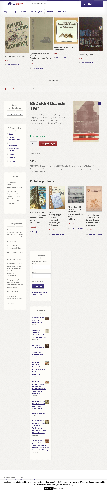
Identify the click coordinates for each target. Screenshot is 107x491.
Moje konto (63, 12)
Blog (14, 12)
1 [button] (49, 80)
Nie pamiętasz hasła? (39, 292)
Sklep (5, 12)
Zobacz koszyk (37, 294)
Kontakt (50, 12)
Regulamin (12, 161)
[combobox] (15, 114)
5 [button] (54, 80)
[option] (16, 41)
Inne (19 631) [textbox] (14, 114)
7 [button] (57, 80)
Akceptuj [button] (48, 488)
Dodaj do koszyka (13, 64)
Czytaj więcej (58, 488)
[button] (99, 103)
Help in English (36, 12)
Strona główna (12, 89)
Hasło (34, 272)
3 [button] (52, 80)
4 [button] (53, 80)
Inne (21, 89)
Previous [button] (6, 43)
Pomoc (23, 12)
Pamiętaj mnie (38, 281)
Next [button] (100, 43)
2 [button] (50, 80)
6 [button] (56, 80)
